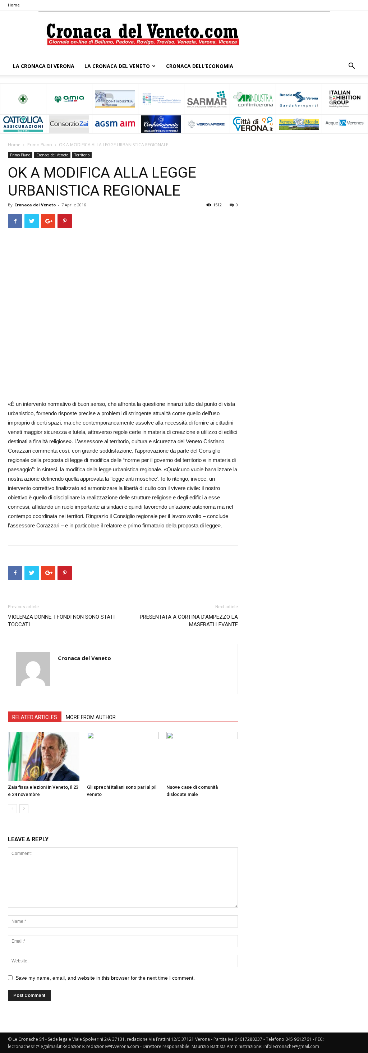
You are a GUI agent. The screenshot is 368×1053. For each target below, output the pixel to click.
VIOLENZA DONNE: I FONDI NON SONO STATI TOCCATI (61, 621)
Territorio (81, 154)
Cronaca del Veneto (52, 154)
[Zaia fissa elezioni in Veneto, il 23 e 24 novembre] (43, 756)
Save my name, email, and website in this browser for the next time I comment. (105, 978)
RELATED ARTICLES (34, 717)
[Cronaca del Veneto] (184, 34)
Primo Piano (39, 145)
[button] (351, 66)
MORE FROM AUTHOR (91, 717)
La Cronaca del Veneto (117, 66)
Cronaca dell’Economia (199, 66)
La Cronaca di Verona (43, 66)
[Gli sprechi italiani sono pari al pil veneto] (122, 756)
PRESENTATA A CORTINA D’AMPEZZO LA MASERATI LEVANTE (189, 621)
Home (14, 5)
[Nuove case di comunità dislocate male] (202, 756)
